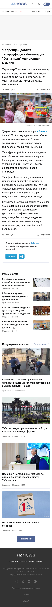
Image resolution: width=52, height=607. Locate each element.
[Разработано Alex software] (26, 601)
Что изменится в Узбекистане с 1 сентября (20, 524)
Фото (31, 561)
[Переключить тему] (46, 4)
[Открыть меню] (3, 4)
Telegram (35, 243)
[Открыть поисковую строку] (33, 4)
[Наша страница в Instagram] (16, 581)
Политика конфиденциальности (26, 588)
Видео (39, 561)
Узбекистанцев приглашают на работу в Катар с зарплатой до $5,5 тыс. (24, 430)
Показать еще (26, 539)
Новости (13, 561)
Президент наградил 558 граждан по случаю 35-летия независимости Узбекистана (23, 477)
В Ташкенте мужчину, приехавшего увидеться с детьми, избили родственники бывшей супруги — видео (26, 382)
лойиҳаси (41, 131)
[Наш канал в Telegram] (23, 581)
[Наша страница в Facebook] (29, 581)
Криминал (6, 391)
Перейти (11, 256)
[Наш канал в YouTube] (35, 581)
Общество (6, 44)
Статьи (23, 561)
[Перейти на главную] (19, 3)
